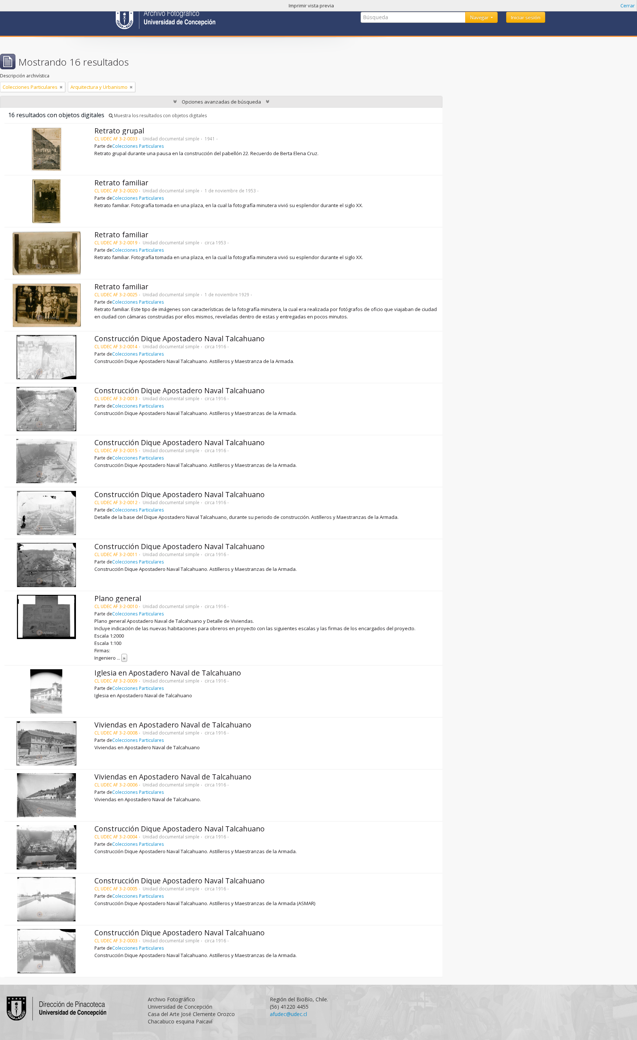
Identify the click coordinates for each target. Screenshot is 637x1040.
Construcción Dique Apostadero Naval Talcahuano (179, 338)
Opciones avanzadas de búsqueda (221, 101)
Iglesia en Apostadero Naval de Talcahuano (167, 673)
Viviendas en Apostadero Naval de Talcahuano (172, 725)
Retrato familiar (121, 183)
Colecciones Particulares (138, 146)
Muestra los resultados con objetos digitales (160, 115)
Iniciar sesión (525, 17)
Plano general (117, 598)
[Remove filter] (61, 87)
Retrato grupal (119, 131)
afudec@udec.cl (288, 1014)
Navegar (480, 17)
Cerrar (627, 5)
